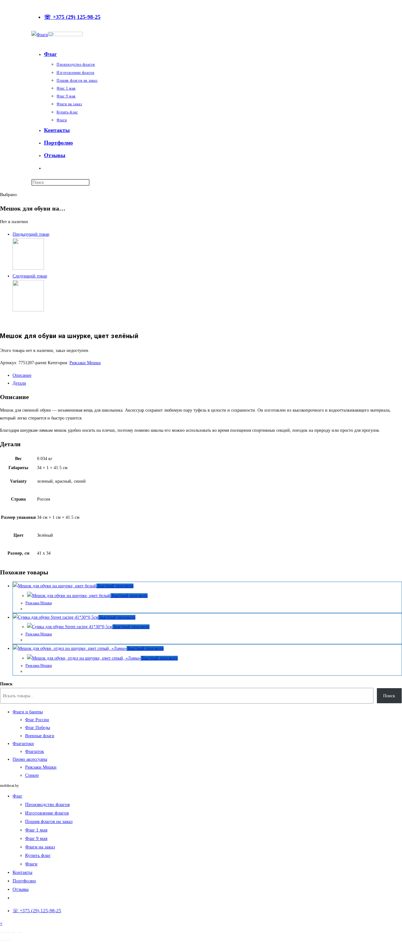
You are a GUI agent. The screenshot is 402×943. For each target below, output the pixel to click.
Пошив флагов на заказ (49, 821)
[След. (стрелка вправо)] (8, 940)
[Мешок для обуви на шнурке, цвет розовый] (28, 268)
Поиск (6, 684)
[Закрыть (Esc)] (19, 932)
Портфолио (24, 880)
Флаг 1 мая (36, 829)
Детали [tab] (19, 383)
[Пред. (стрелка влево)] (2, 940)
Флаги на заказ (40, 846)
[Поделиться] (13, 932)
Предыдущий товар (31, 234)
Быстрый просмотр (114, 586)
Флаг (17, 795)
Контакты (22, 872)
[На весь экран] (8, 932)
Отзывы (21, 889)
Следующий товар (30, 276)
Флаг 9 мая (36, 838)
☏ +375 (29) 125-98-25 (72, 17)
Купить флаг (38, 855)
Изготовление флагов (47, 812)
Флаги (31, 863)
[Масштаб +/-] (2, 932)
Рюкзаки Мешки (85, 362)
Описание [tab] (22, 375)
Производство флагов (47, 804)
